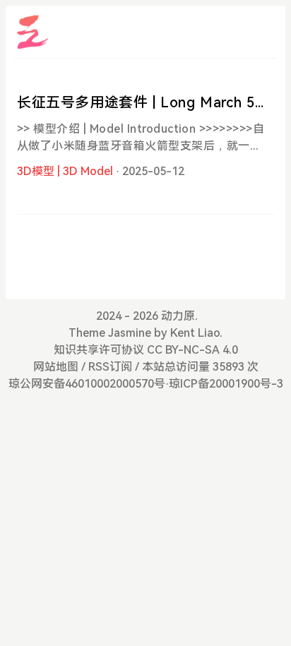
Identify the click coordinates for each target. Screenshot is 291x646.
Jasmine (129, 333)
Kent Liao (195, 333)
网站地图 (55, 366)
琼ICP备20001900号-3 (226, 383)
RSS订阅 (110, 366)
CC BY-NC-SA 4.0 (192, 350)
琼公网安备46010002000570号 (86, 383)
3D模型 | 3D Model (65, 171)
